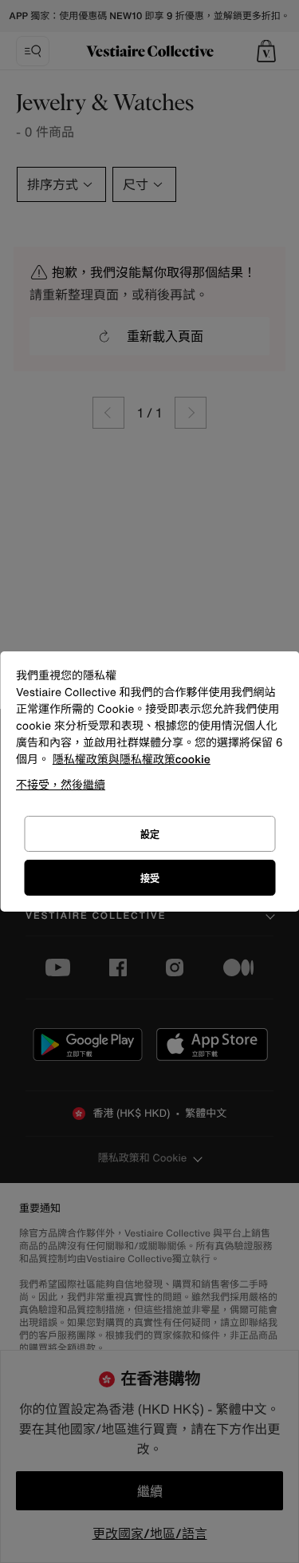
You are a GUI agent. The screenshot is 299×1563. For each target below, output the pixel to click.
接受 (149, 878)
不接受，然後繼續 (60, 784)
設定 (149, 834)
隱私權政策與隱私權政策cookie (131, 759)
